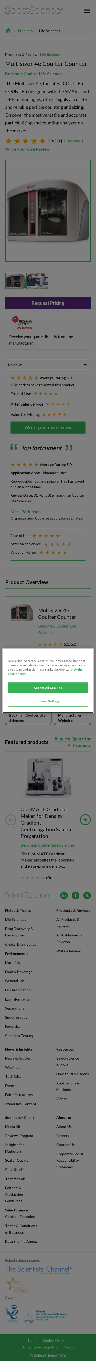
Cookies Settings (48, 701)
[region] (47, 680)
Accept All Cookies (48, 687)
